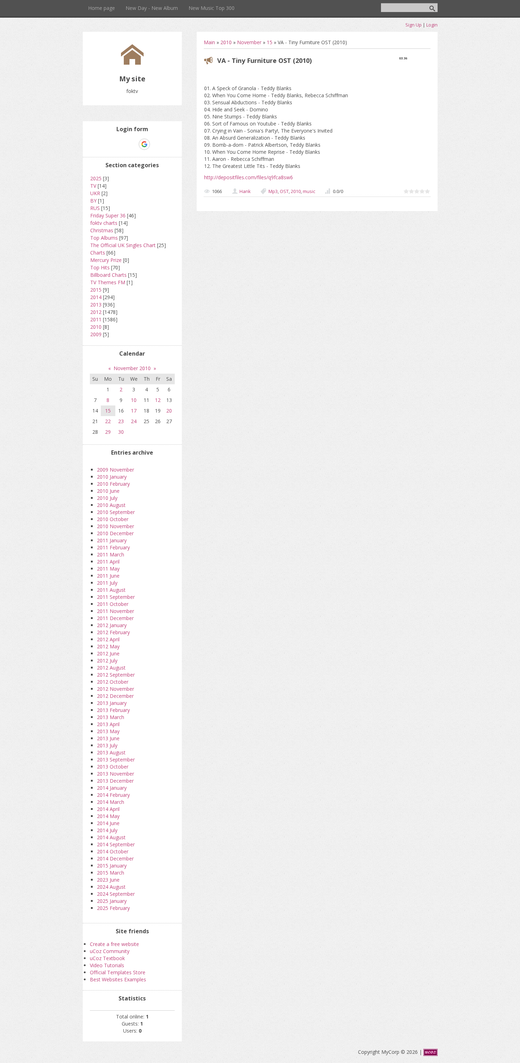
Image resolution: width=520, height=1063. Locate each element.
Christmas (101, 230)
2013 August (111, 752)
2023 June (108, 879)
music (309, 191)
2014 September (116, 844)
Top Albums (104, 237)
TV (93, 185)
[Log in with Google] (144, 144)
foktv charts (103, 223)
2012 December (115, 696)
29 (108, 431)
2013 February (113, 710)
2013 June (108, 738)
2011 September (116, 597)
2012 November (115, 688)
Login (432, 25)
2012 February (113, 632)
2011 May (108, 568)
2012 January (112, 625)
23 (121, 421)
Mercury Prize (106, 260)
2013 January (112, 703)
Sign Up (413, 25)
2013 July (107, 745)
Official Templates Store (117, 972)
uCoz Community (109, 951)
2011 (96, 319)
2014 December (115, 858)
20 (169, 410)
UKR (95, 193)
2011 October (112, 604)
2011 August (111, 589)
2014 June (108, 823)
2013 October (112, 766)
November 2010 (132, 368)
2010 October (112, 519)
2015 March (110, 872)
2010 (226, 42)
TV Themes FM (107, 282)
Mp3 (273, 191)
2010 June (108, 490)
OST (284, 191)
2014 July (107, 830)
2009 (96, 334)
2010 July (107, 498)
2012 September (116, 674)
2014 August (111, 837)
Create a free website (114, 944)
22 (108, 421)
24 (134, 421)
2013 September (116, 759)
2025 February (113, 908)
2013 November (115, 773)
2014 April (108, 809)
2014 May (108, 816)
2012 (96, 312)
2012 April (108, 639)
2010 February (113, 483)
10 (134, 400)
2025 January (112, 901)
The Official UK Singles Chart (123, 245)
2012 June (108, 653)
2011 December (115, 618)
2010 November (115, 526)
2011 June (108, 575)
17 (134, 410)
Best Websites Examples (118, 979)
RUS (95, 208)
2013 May (108, 731)
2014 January (112, 787)
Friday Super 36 (108, 215)
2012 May (108, 646)
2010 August (111, 505)
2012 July (107, 660)
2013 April (108, 724)
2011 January (112, 540)
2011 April (108, 561)
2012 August (111, 667)
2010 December (115, 533)
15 (269, 42)
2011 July (107, 582)
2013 (96, 304)
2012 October (112, 681)
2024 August (111, 886)
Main (209, 42)
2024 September (116, 893)
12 (158, 400)
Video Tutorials (107, 965)
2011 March (110, 554)
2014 (96, 297)
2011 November (115, 611)
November (249, 42)
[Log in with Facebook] (132, 144)
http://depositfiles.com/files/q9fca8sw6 (248, 177)
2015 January (112, 865)
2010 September (116, 512)
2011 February (113, 547)
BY (93, 200)
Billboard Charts (108, 274)
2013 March (110, 717)
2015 (96, 289)
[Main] (132, 62)
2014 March (110, 802)
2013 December (115, 780)
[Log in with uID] (120, 144)
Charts (97, 252)
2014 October (112, 851)
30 (121, 431)
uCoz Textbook (107, 958)
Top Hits (100, 267)
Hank (245, 191)
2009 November (115, 469)
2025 (96, 178)
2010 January (112, 476)
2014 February (113, 795)
